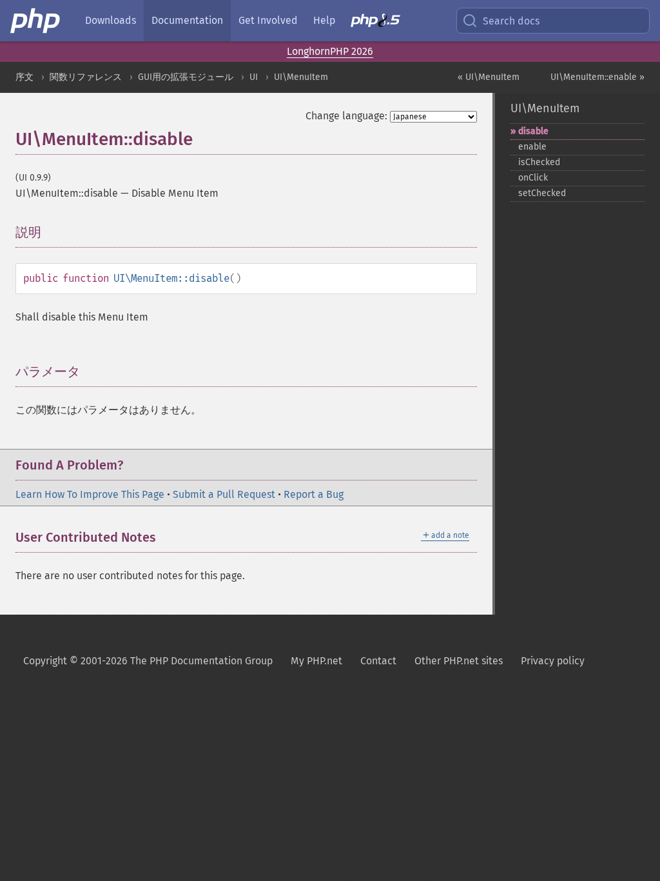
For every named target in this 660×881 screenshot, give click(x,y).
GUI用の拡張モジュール (185, 77)
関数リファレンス (86, 77)
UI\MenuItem (301, 77)
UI (253, 77)
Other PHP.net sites (458, 661)
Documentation (187, 20)
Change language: (346, 116)
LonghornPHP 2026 (330, 51)
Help (324, 20)
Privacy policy (553, 661)
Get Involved (268, 20)
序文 (24, 77)
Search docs (511, 21)
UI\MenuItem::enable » (597, 77)
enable (532, 146)
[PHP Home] (36, 20)
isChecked (539, 162)
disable (533, 131)
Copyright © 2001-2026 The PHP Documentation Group (148, 661)
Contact (378, 661)
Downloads (110, 20)
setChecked (542, 193)
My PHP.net (316, 661)
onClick (533, 177)
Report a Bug (314, 494)
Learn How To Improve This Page (89, 494)
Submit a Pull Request (224, 494)
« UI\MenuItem (488, 77)
